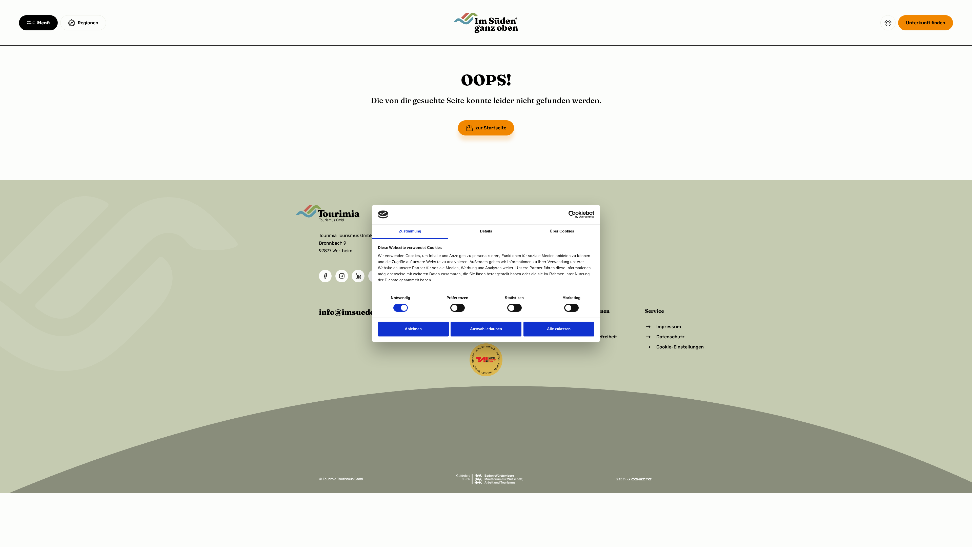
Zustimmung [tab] (410, 231)
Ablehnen (413, 329)
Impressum (668, 326)
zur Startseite (490, 128)
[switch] (457, 308)
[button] (38, 22)
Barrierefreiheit (600, 337)
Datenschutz (670, 337)
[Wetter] (888, 22)
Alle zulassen (559, 329)
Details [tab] (486, 231)
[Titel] (486, 23)
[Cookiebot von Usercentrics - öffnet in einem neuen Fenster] (572, 214)
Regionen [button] (88, 23)
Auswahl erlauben (486, 329)
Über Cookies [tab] (562, 231)
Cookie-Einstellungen (680, 347)
